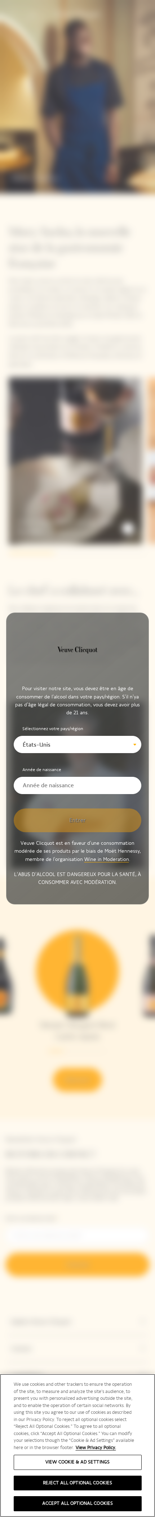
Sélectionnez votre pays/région (52, 728)
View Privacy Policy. (96, 1447)
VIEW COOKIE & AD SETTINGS (77, 1462)
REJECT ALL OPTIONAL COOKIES (77, 1483)
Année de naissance (41, 769)
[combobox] (77, 744)
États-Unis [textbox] (36, 744)
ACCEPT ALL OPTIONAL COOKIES (77, 1503)
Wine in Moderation (106, 859)
